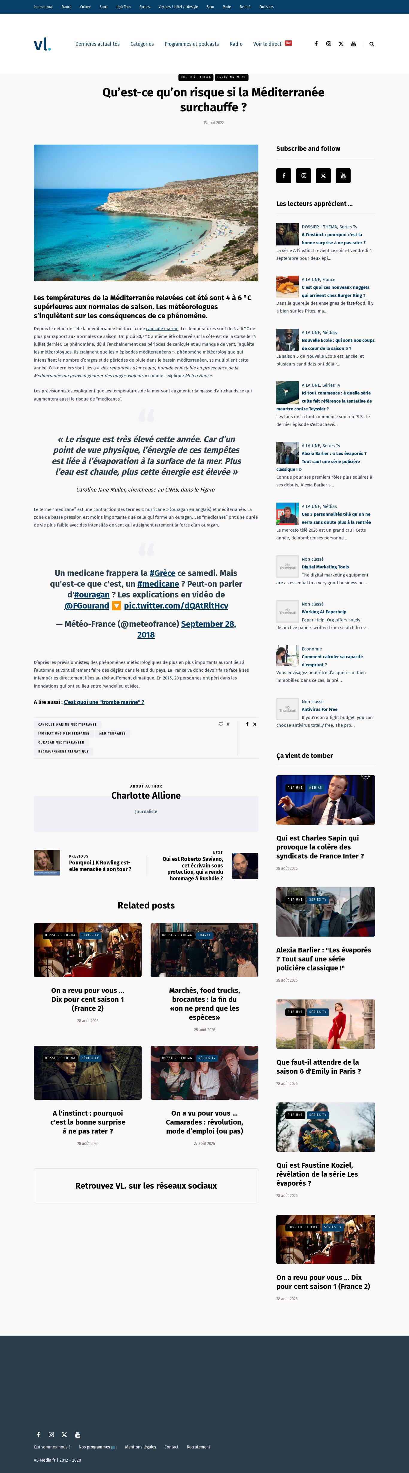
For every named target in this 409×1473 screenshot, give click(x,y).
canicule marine (162, 328)
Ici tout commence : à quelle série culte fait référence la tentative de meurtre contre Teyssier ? (324, 401)
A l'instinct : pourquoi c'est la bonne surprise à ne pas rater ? (87, 1122)
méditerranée (112, 733)
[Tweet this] (254, 724)
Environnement (231, 77)
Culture (85, 7)
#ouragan (92, 595)
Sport (103, 7)
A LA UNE (311, 279)
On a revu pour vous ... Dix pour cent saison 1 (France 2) (87, 999)
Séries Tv (90, 935)
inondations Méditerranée (64, 733)
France (66, 7)
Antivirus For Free (319, 709)
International (43, 7)
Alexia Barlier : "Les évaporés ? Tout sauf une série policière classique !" (323, 959)
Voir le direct (272, 44)
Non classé (313, 559)
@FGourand (86, 606)
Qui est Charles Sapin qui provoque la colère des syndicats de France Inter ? (320, 847)
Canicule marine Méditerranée (67, 724)
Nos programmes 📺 (98, 1447)
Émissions (266, 7)
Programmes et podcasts (192, 44)
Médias (329, 332)
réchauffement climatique (63, 751)
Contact (171, 1447)
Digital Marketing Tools (325, 567)
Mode (227, 7)
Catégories (142, 44)
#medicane (158, 584)
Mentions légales (140, 1447)
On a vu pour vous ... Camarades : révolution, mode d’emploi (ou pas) (204, 1122)
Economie (312, 649)
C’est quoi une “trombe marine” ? (104, 702)
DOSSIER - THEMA (196, 77)
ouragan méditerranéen (61, 742)
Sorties (145, 7)
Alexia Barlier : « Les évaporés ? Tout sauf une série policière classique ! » (321, 461)
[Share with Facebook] (247, 724)
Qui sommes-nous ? (52, 1447)
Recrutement (198, 1447)
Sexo (210, 7)
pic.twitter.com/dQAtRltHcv (176, 606)
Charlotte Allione (146, 795)
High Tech (123, 7)
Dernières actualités (97, 44)
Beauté (245, 7)
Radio (236, 44)
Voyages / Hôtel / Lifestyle (178, 7)
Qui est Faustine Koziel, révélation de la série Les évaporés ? (317, 1174)
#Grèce (162, 573)
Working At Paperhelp (324, 612)
